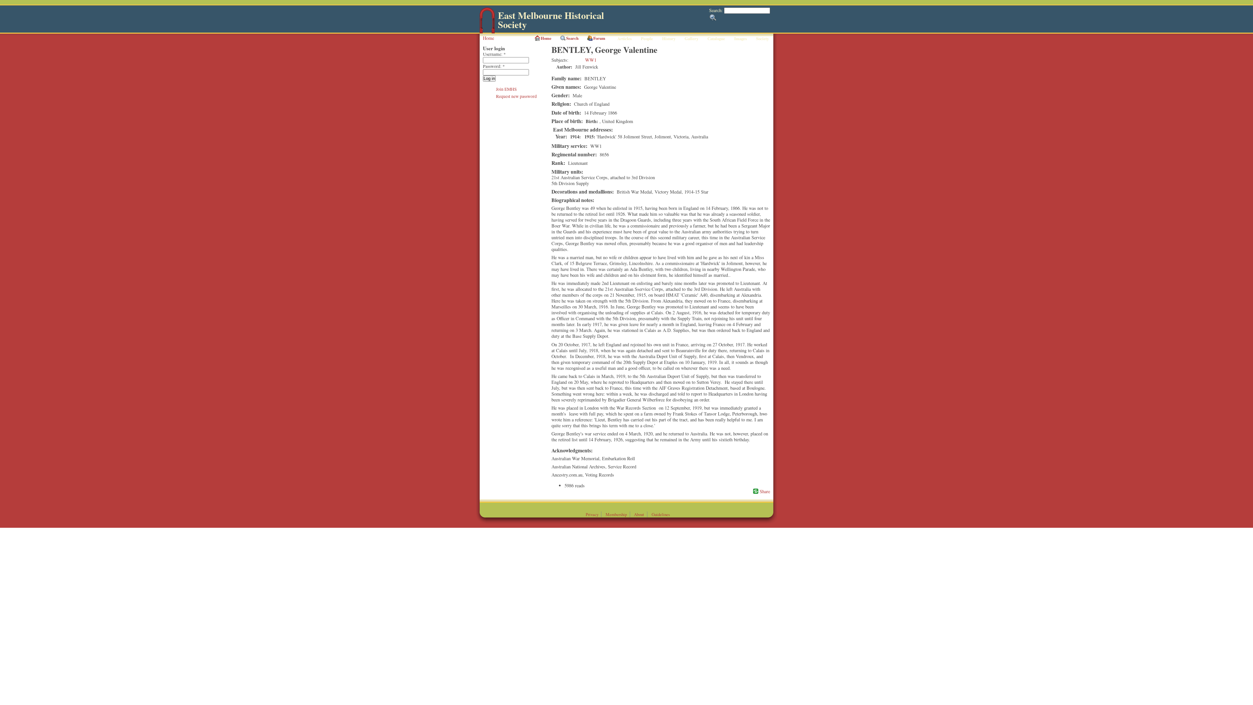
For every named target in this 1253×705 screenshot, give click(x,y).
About (639, 514)
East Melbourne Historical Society (551, 20)
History (668, 38)
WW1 (590, 60)
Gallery (691, 38)
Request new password (516, 96)
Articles (624, 38)
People (647, 38)
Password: (494, 66)
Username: (494, 54)
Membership (616, 514)
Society (762, 38)
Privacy (592, 514)
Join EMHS (506, 89)
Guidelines (661, 514)
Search (572, 38)
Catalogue (716, 38)
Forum (599, 38)
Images (740, 38)
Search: (716, 10)
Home (488, 38)
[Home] (487, 32)
